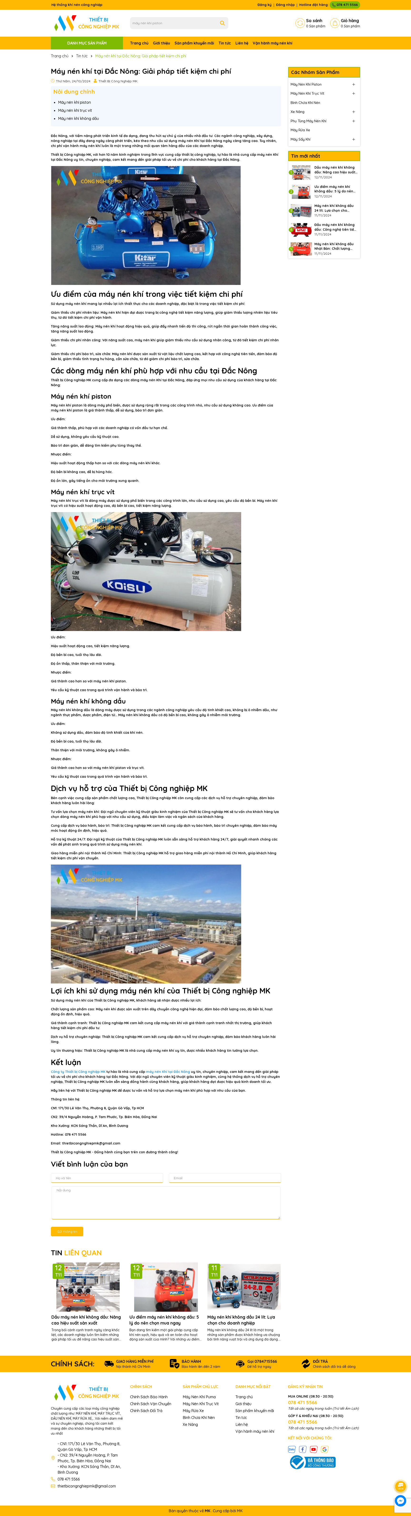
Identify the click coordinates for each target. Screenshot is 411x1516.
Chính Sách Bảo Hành (149, 1396)
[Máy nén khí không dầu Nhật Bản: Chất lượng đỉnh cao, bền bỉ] (301, 249)
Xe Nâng (297, 111)
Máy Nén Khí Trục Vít (307, 93)
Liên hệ (241, 43)
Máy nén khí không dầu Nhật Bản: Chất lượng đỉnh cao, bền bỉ (334, 246)
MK (240, 1510)
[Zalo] (292, 1449)
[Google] (324, 1449)
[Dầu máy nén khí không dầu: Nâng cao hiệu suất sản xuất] (301, 172)
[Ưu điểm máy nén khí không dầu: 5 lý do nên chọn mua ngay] (301, 192)
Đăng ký (265, 5)
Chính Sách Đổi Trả (146, 1410)
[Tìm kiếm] (222, 23)
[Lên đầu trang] (401, 1473)
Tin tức (225, 43)
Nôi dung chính (74, 91)
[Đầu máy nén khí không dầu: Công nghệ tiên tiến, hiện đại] (301, 230)
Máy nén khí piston (74, 102)
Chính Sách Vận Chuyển (150, 1403)
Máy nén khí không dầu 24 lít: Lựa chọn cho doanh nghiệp (241, 1320)
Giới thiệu (161, 43)
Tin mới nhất (305, 156)
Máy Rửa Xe (300, 130)
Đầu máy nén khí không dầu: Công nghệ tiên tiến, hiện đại (335, 227)
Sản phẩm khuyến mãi (194, 43)
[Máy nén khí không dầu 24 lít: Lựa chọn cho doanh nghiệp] (301, 211)
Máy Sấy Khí (300, 139)
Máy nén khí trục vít (75, 110)
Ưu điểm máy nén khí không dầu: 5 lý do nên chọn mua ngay (164, 1320)
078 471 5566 (347, 5)
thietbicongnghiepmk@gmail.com (87, 1486)
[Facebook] (303, 1449)
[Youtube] (314, 1449)
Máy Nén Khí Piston (306, 84)
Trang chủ (139, 43)
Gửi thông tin (67, 1231)
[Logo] (87, 23)
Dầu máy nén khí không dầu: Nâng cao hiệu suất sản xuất (86, 1320)
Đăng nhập (285, 5)
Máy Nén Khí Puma (199, 1396)
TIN (76, 1252)
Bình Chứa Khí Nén (305, 102)
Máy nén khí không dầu (78, 118)
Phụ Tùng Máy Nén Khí (308, 121)
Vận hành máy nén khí (272, 43)
